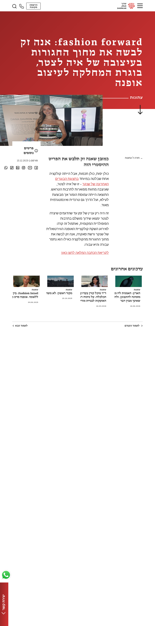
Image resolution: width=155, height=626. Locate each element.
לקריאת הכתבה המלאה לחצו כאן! (85, 252)
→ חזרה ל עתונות (134, 157)
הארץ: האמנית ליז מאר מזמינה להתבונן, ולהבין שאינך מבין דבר (125, 297)
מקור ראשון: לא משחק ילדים (54, 293)
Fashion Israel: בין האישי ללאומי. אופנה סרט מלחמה (21, 295)
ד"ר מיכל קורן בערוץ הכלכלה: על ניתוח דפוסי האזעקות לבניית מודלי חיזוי (89, 297)
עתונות (137, 290)
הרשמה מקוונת (33, 6)
